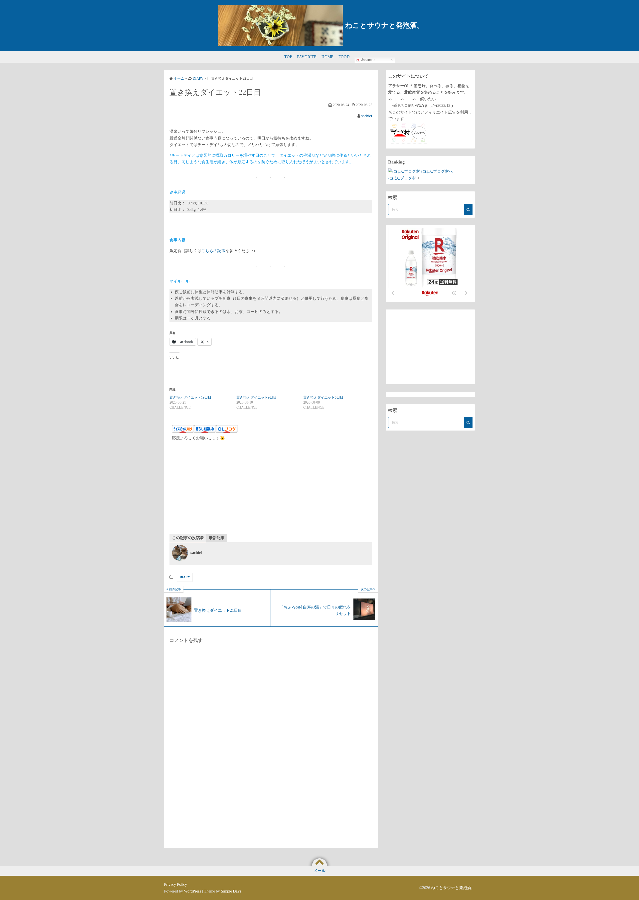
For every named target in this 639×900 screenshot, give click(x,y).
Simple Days (231, 891)
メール (319, 871)
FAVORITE (307, 57)
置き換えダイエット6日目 (323, 397)
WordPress (192, 891)
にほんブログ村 (402, 178)
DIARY (185, 577)
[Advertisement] (271, 489)
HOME (327, 57)
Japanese (367, 60)
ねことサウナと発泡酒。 (384, 25)
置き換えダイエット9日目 (256, 397)
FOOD (344, 57)
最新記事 (217, 538)
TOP (288, 57)
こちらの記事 (213, 251)
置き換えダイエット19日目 (190, 397)
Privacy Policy (175, 884)
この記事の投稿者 (188, 538)
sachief (366, 116)
